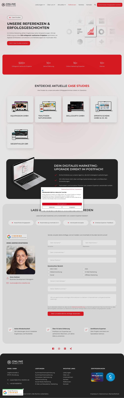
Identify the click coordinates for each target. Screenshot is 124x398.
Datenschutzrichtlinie (67, 189)
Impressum (78, 189)
